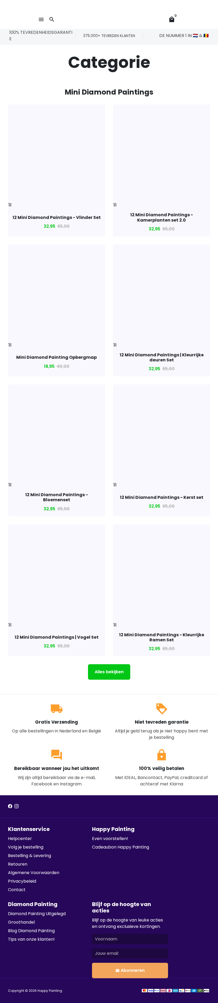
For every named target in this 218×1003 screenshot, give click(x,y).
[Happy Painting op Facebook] (10, 806)
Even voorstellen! (110, 838)
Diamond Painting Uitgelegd (37, 914)
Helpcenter (20, 838)
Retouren (17, 864)
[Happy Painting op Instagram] (16, 806)
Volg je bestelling (25, 847)
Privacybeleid (22, 881)
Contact (17, 890)
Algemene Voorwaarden (33, 873)
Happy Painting (49, 990)
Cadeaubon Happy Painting (120, 847)
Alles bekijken (109, 672)
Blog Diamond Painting (31, 931)
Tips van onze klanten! (31, 939)
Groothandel (21, 922)
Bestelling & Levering (29, 856)
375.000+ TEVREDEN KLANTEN (109, 35)
